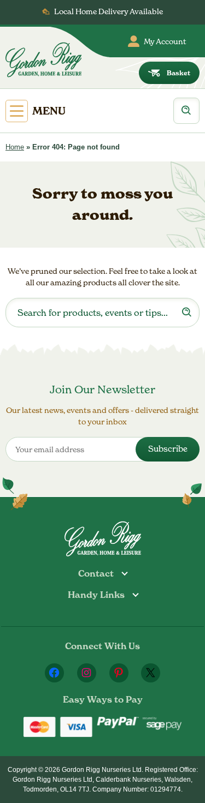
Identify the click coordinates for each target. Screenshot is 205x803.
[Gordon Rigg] (43, 60)
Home (14, 147)
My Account (165, 41)
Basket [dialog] (178, 73)
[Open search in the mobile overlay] (186, 111)
